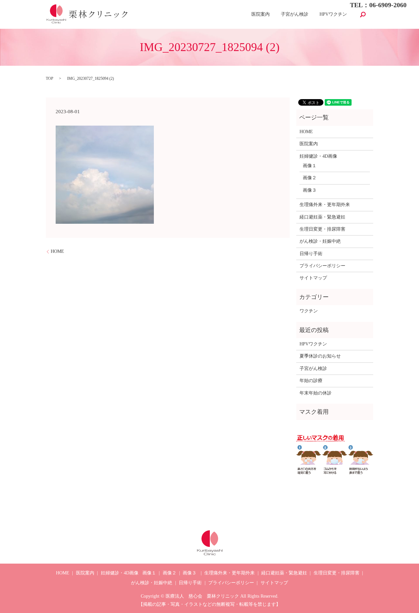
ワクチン (309, 310)
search (363, 14)
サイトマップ (313, 277)
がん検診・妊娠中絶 (320, 241)
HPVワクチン (333, 14)
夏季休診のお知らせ (320, 356)
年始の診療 (311, 380)
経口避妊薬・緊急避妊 (322, 217)
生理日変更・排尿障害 (322, 229)
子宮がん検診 (294, 14)
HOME (57, 251)
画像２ (310, 177)
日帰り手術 (311, 253)
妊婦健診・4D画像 (318, 156)
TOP (49, 78)
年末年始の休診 (316, 393)
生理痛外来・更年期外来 (325, 204)
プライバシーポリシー (322, 265)
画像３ (310, 190)
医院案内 (260, 14)
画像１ (310, 165)
